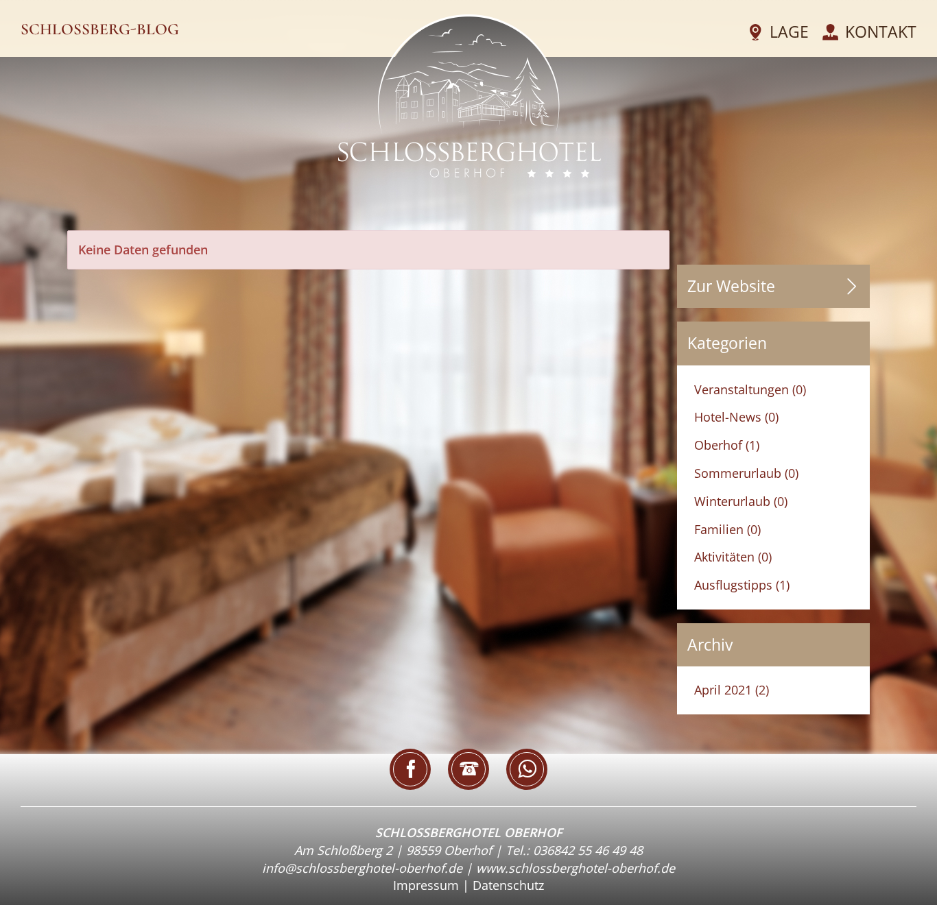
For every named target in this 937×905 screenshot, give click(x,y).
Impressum (426, 885)
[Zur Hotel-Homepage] (469, 95)
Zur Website (731, 286)
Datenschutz (508, 885)
